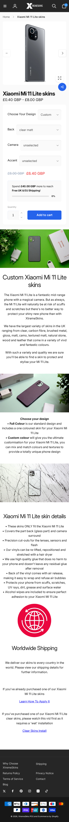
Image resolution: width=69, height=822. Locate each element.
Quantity (12, 207)
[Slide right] (62, 53)
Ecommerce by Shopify (48, 816)
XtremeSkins (23, 816)
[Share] (62, 87)
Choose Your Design (22, 114)
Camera (13, 145)
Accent (12, 160)
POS (31, 816)
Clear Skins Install (34, 731)
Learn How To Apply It (34, 701)
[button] (5, 6)
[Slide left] (6, 53)
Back (11, 129)
